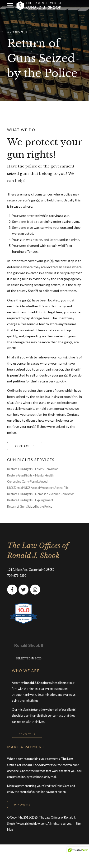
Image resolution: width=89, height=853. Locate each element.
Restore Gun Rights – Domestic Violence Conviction (41, 494)
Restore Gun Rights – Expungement (30, 500)
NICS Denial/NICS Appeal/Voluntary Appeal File (38, 488)
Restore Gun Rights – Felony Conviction (32, 469)
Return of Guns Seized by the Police (29, 506)
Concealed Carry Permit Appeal (27, 481)
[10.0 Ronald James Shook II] (23, 623)
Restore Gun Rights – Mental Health (30, 475)
